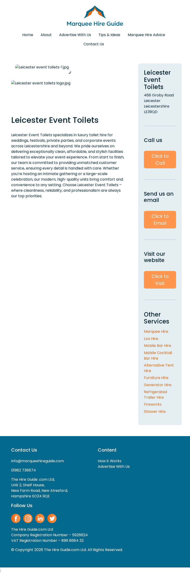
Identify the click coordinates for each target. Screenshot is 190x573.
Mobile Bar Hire (157, 345)
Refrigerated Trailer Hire (155, 394)
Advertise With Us (75, 34)
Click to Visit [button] (160, 279)
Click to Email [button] (160, 219)
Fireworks (153, 404)
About (46, 34)
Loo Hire (151, 338)
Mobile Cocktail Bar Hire (158, 355)
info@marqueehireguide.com (37, 461)
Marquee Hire (156, 331)
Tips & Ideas (109, 34)
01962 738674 (23, 470)
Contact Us (93, 44)
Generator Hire (157, 385)
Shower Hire (155, 411)
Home (27, 34)
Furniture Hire (156, 377)
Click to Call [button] (160, 159)
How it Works (109, 461)
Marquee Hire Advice (146, 34)
